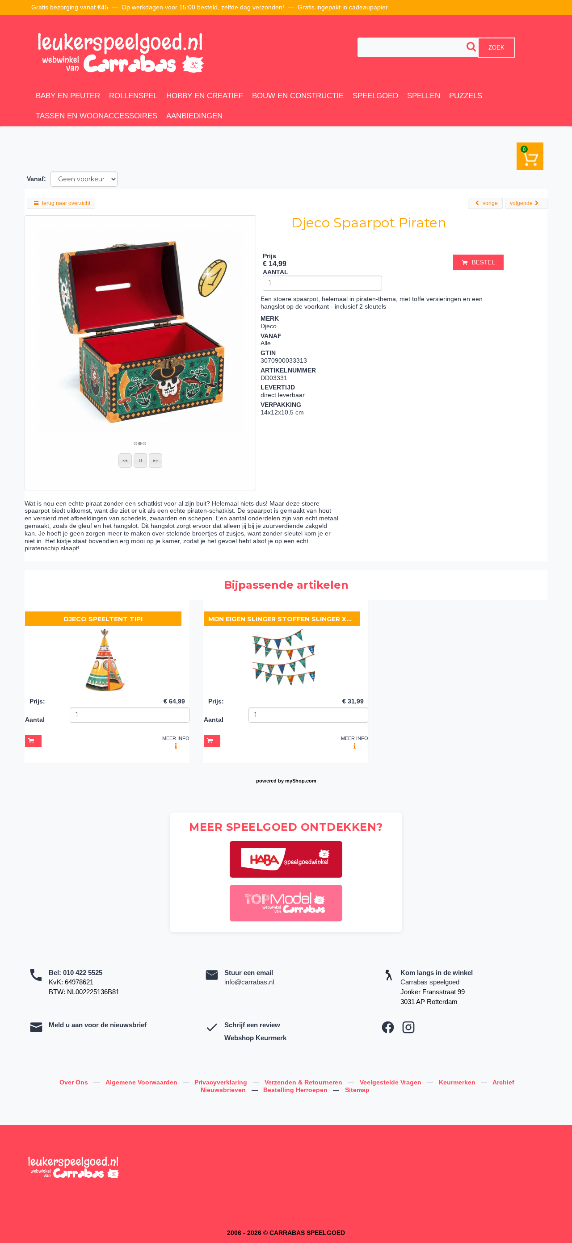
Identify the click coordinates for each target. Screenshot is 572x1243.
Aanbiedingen (194, 116)
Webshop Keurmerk (255, 1038)
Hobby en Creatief (204, 96)
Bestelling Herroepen (296, 1089)
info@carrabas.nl (249, 982)
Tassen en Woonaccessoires (96, 116)
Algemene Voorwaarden (142, 1082)
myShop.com (300, 780)
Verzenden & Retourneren (304, 1082)
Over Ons (74, 1082)
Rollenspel (133, 96)
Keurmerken (458, 1082)
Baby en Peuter (68, 96)
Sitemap (357, 1089)
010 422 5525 (82, 972)
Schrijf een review (252, 1025)
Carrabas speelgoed (429, 982)
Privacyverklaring (221, 1082)
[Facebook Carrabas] (388, 1027)
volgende (521, 203)
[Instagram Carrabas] (408, 1027)
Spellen (423, 96)
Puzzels (465, 96)
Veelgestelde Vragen (391, 1082)
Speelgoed (375, 96)
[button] (125, 460)
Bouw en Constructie (298, 96)
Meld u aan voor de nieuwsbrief (98, 1025)
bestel (483, 262)
